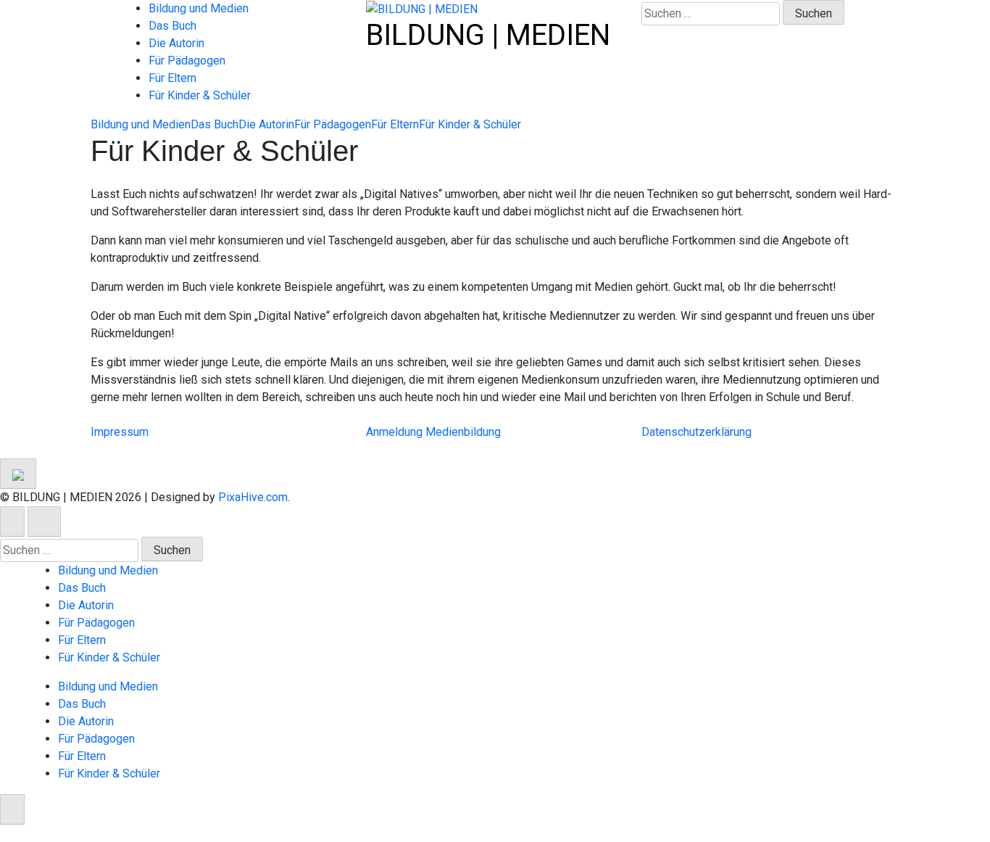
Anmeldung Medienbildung (433, 432)
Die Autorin (176, 43)
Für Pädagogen (187, 60)
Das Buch (172, 26)
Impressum (120, 432)
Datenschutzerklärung (696, 432)
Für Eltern (172, 78)
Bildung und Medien (199, 8)
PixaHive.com (253, 497)
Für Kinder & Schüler (200, 95)
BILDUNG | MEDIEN (488, 35)
